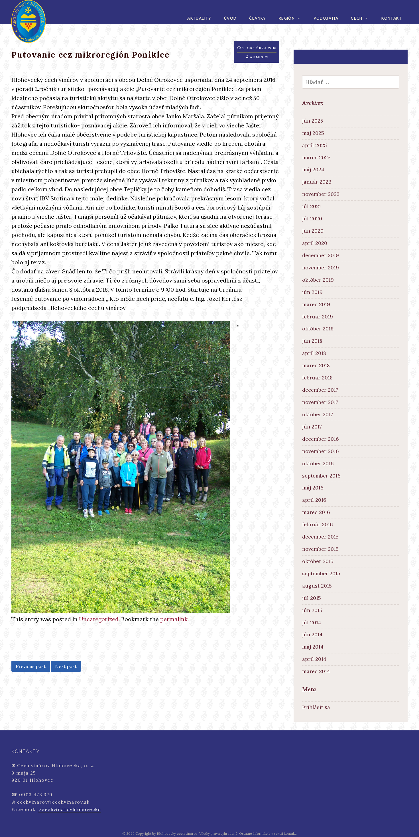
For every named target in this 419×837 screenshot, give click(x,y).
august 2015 (317, 585)
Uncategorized (99, 619)
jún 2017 (312, 426)
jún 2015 (312, 610)
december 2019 (320, 255)
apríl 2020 (314, 243)
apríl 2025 (314, 145)
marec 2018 (316, 365)
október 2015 (317, 561)
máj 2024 (313, 169)
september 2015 (321, 573)
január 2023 (316, 181)
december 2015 (320, 536)
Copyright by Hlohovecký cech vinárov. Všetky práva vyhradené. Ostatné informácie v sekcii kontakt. (216, 833)
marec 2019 (316, 304)
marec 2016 (316, 512)
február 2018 (317, 377)
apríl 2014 (314, 659)
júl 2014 (311, 622)
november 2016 (320, 451)
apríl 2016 (314, 500)
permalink (174, 619)
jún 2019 (312, 292)
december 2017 (320, 390)
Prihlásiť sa (316, 707)
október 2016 (318, 463)
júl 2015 (311, 598)
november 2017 (320, 402)
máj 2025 (313, 133)
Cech (357, 18)
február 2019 (317, 316)
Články (257, 18)
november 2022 (320, 194)
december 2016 (320, 439)
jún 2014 (312, 634)
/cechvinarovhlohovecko (69, 809)
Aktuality (199, 18)
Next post (66, 666)
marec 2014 (316, 671)
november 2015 (320, 549)
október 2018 (317, 328)
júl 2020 (312, 218)
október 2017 (317, 414)
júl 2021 (311, 206)
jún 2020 (313, 230)
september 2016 (321, 475)
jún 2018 (312, 341)
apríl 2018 (314, 353)
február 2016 (317, 524)
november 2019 (320, 267)
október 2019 (318, 280)
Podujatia (326, 18)
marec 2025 (316, 157)
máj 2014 (313, 646)
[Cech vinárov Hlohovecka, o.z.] (28, 20)
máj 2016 (313, 487)
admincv (259, 57)
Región (287, 18)
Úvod (230, 18)
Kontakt (391, 18)
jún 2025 (312, 120)
